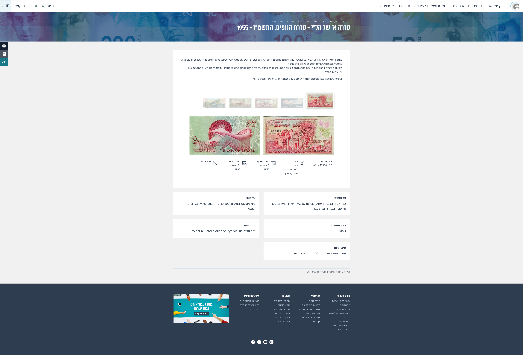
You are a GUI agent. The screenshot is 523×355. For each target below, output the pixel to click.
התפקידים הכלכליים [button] (466, 6)
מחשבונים (345, 305)
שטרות (316, 21)
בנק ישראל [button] (496, 6)
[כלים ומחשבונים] (4, 54)
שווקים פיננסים (282, 317)
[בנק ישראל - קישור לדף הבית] (514, 6)
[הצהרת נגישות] (4, 46)
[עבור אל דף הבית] (35, 6)
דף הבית (346, 21)
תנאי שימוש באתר (341, 325)
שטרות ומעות (283, 321)
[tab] (320, 101)
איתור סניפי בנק (342, 309)
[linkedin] (271, 342)
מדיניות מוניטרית (281, 309)
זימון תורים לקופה (311, 305)
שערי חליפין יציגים (341, 301)
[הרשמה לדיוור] (4, 62)
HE (6, 6)
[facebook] (259, 342)
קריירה (316, 321)
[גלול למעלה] (515, 347)
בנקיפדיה (254, 309)
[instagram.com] (253, 342)
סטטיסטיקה (284, 305)
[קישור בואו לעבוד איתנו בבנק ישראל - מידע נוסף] (201, 308)
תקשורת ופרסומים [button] (396, 6)
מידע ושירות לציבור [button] (430, 6)
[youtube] (265, 342)
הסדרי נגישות (343, 329)
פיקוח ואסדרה (282, 313)
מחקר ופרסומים (282, 301)
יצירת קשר (314, 301)
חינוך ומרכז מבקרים (249, 305)
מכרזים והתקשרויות (249, 301)
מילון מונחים (344, 321)
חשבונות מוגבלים (311, 317)
